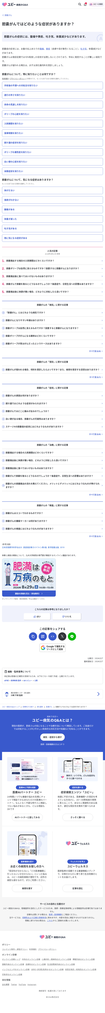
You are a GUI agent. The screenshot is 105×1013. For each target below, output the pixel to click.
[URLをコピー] (33, 636)
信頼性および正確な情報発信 (34, 917)
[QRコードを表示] (43, 636)
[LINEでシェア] (72, 636)
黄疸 (48, 49)
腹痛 (42, 49)
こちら (50, 920)
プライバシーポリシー (18, 79)
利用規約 (5, 79)
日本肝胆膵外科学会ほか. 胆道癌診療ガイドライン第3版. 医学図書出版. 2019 (33, 547)
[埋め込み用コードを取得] (52, 636)
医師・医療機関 (55, 914)
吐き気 (83, 49)
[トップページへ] (52, 939)
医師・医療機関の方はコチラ (52, 744)
